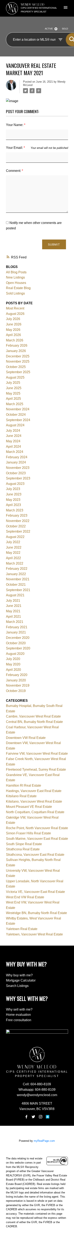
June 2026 (13, 324)
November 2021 (17, 579)
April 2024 (13, 446)
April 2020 (13, 669)
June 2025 (13, 388)
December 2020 (17, 637)
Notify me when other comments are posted (34, 225)
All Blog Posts (16, 272)
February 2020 (16, 675)
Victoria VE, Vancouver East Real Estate (35, 892)
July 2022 (13, 542)
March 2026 (14, 340)
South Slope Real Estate (24, 844)
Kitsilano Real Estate (21, 796)
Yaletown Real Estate (21, 929)
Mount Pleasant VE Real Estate (29, 806)
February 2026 (16, 345)
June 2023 (13, 494)
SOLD (65, 28)
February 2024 (16, 457)
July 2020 (13, 659)
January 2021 (16, 632)
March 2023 (14, 510)
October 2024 (16, 414)
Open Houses (16, 283)
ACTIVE (49, 28)
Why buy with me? (19, 975)
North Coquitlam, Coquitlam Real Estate (35, 812)
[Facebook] (26, 1117)
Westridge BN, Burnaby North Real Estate (36, 913)
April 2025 (13, 398)
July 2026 (13, 319)
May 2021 (13, 611)
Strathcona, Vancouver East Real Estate (35, 854)
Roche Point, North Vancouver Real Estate (37, 828)
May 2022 (13, 552)
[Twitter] (33, 1117)
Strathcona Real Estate (23, 849)
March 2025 (14, 404)
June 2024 (13, 436)
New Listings (15, 277)
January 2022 (16, 574)
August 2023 (15, 483)
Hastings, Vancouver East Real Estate (33, 791)
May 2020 (13, 664)
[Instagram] (40, 1117)
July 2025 (13, 382)
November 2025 (17, 361)
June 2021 (13, 606)
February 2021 (16, 627)
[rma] (48, 1117)
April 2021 (13, 616)
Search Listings (17, 986)
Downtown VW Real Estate (26, 738)
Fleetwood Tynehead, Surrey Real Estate (36, 769)
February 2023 (16, 515)
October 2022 (16, 526)
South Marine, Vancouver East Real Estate (37, 838)
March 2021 (14, 621)
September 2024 (18, 420)
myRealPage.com (44, 1140)
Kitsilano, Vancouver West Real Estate (34, 801)
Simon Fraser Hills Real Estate (28, 833)
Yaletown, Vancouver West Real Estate (34, 934)
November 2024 (17, 409)
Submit (54, 244)
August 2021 (15, 595)
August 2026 (15, 313)
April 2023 (13, 505)
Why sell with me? (19, 1009)
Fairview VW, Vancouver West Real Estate (37, 753)
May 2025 (13, 393)
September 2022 (18, 531)
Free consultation (18, 1020)
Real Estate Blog (18, 288)
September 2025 (18, 372)
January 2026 (16, 351)
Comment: (14, 170)
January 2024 (16, 462)
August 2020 (15, 653)
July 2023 (13, 489)
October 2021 (16, 584)
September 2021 (18, 590)
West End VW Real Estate (25, 897)
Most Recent (15, 308)
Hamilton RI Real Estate (23, 785)
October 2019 (16, 691)
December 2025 (17, 356)
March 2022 (14, 563)
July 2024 (13, 430)
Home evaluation (18, 1014)
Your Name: (15, 125)
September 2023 (18, 478)
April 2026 (13, 335)
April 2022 (13, 558)
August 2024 (15, 425)
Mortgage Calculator (21, 980)
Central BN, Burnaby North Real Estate (34, 722)
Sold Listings (15, 293)
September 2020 (18, 648)
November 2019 (17, 685)
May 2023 (13, 499)
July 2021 (13, 600)
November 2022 (17, 521)
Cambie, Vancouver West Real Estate (33, 716)
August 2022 (15, 537)
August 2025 (15, 377)
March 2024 (14, 452)
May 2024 (13, 441)
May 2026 (13, 329)
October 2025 (16, 367)
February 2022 (16, 568)
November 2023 (17, 467)
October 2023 (16, 473)
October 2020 (16, 643)
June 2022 (13, 547)
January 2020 (16, 680)
